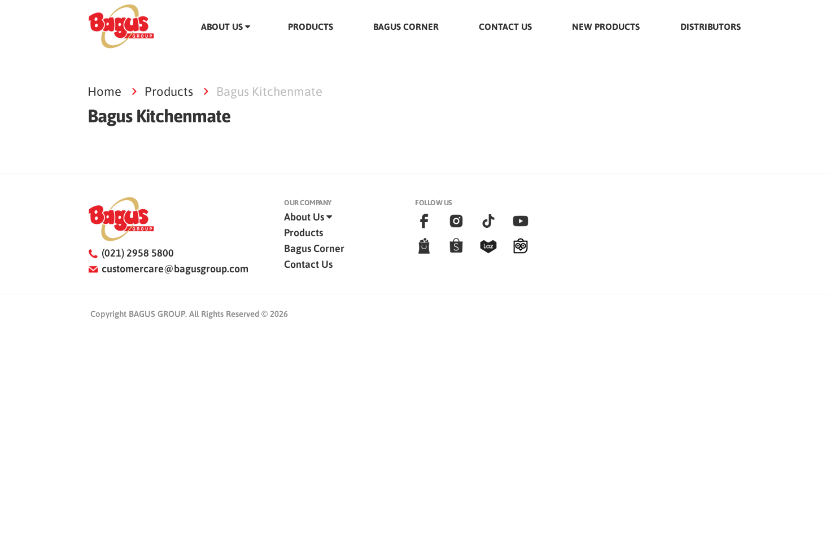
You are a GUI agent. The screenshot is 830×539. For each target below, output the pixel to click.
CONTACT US (505, 26)
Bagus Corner (314, 248)
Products (169, 91)
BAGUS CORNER (406, 26)
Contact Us (308, 264)
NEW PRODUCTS (606, 26)
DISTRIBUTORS (710, 26)
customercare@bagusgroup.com (175, 269)
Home (104, 91)
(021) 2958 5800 (138, 253)
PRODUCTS (310, 26)
